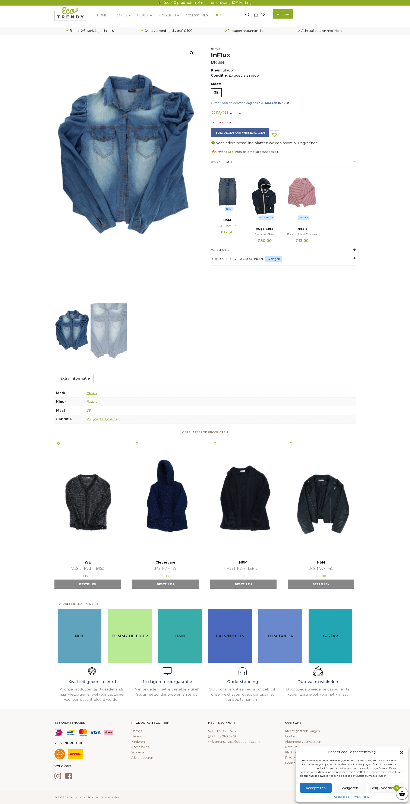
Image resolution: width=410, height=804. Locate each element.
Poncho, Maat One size (302, 234)
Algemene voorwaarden (303, 742)
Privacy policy (295, 758)
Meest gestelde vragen (302, 731)
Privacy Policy (360, 796)
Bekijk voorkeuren (385, 788)
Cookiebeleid (342, 796)
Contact (291, 736)
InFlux (91, 393)
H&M (228, 209)
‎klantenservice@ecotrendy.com (236, 742)
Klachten (291, 752)
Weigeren (350, 788)
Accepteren (316, 788)
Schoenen (138, 752)
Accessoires (140, 747)
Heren (136, 736)
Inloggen (283, 14)
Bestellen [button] (87, 584)
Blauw (91, 402)
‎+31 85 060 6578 (223, 731)
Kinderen (138, 742)
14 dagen (274, 259)
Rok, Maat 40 (227, 225)
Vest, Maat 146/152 (87, 569)
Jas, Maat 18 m (264, 234)
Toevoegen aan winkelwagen (240, 132)
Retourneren (294, 747)
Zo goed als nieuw (101, 419)
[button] (401, 752)
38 (88, 410)
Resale (303, 217)
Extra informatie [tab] (75, 378)
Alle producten (142, 758)
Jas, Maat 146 (321, 569)
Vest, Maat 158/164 (243, 569)
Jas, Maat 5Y (165, 569)
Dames (136, 731)
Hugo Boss (266, 217)
